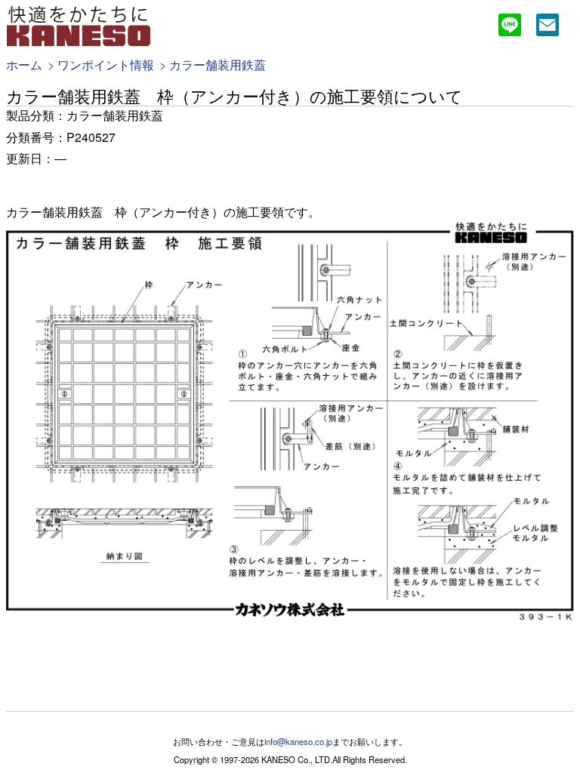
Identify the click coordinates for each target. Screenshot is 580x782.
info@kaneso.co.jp (298, 741)
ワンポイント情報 (105, 64)
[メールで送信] (547, 27)
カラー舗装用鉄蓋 (217, 64)
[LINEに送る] (509, 27)
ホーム (24, 64)
